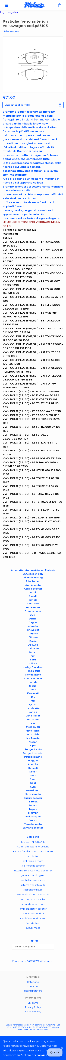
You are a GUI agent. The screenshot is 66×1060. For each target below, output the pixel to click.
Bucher (33, 618)
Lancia (33, 712)
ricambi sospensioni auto (33, 918)
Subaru (33, 805)
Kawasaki (33, 693)
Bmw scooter (33, 611)
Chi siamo (33, 1002)
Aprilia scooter (33, 588)
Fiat (33, 655)
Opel (33, 745)
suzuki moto (33, 927)
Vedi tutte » (33, 923)
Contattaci (33, 986)
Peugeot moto (33, 756)
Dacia (33, 641)
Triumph (33, 812)
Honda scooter (33, 678)
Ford (33, 659)
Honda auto (33, 670)
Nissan (33, 741)
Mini (33, 723)
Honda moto (33, 674)
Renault (33, 768)
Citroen (33, 637)
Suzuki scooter (33, 797)
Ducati (33, 652)
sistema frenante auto (33, 885)
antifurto (33, 856)
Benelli (33, 596)
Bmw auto (33, 603)
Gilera (33, 663)
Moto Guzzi (33, 726)
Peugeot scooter (33, 753)
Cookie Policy (33, 1011)
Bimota (33, 599)
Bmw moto (33, 607)
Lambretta (33, 708)
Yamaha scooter (33, 827)
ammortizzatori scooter (33, 908)
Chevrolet (33, 629)
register (13, 12)
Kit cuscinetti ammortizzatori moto (33, 851)
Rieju (33, 775)
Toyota (33, 809)
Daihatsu (33, 648)
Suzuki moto (33, 794)
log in (4, 12)
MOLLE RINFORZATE (33, 841)
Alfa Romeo (33, 581)
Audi (33, 592)
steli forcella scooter (33, 865)
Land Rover (33, 715)
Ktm (33, 700)
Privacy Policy (33, 1007)
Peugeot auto (33, 749)
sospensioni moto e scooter (33, 894)
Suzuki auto (33, 790)
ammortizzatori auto (33, 899)
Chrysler (33, 633)
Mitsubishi (33, 734)
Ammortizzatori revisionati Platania (33, 570)
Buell (33, 614)
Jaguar (33, 685)
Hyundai (33, 682)
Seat (33, 782)
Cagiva (33, 622)
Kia (33, 697)
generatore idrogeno (33, 875)
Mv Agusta (33, 738)
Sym (33, 786)
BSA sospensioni (33, 573)
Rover (33, 771)
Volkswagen (33, 816)
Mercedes (33, 719)
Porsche (33, 764)
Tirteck (33, 801)
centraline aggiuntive (33, 880)
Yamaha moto (33, 824)
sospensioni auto (33, 889)
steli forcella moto (33, 861)
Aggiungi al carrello (17, 104)
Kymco (33, 704)
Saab (33, 779)
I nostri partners (33, 990)
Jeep (33, 689)
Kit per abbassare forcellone (33, 846)
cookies (41, 1055)
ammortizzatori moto (33, 904)
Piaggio (33, 760)
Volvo (33, 820)
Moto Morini (33, 730)
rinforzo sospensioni (33, 913)
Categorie (33, 982)
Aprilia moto (33, 585)
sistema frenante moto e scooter (33, 870)
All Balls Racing (33, 577)
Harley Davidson (33, 667)
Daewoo (33, 644)
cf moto (33, 626)
